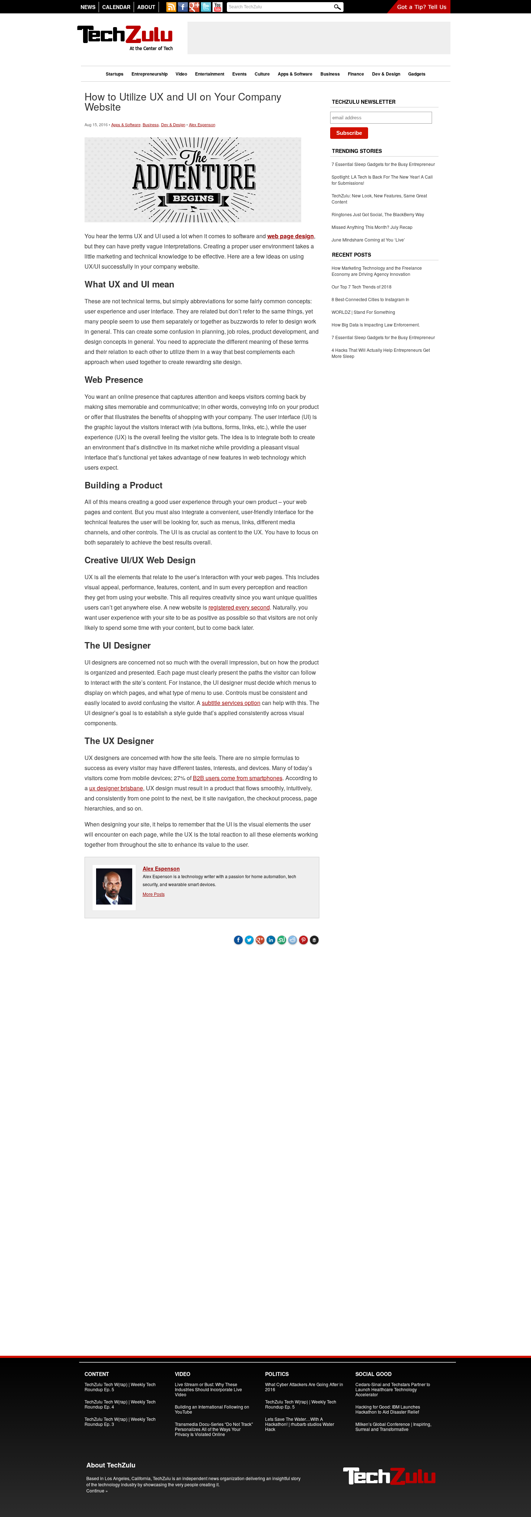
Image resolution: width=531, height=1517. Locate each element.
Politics (277, 1373)
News (88, 6)
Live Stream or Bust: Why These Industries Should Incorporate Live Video (208, 1389)
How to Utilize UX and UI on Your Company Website (183, 101)
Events (239, 73)
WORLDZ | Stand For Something (363, 312)
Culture (262, 73)
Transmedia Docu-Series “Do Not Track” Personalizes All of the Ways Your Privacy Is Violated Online (214, 1429)
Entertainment (209, 73)
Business (330, 73)
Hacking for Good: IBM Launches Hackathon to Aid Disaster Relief (387, 1409)
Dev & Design (386, 73)
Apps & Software (295, 73)
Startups (115, 73)
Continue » (97, 1490)
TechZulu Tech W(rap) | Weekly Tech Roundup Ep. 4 (120, 1404)
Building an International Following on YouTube (212, 1409)
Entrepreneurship (149, 73)
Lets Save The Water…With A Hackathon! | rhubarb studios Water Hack (299, 1424)
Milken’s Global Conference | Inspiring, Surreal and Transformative (393, 1426)
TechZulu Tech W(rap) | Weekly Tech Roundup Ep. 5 (120, 1386)
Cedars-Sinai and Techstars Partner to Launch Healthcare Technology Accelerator (392, 1389)
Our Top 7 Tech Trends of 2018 (362, 286)
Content (97, 1373)
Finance (356, 73)
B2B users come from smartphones (237, 778)
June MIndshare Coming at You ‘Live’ (368, 239)
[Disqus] (202, 1047)
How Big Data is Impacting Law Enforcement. (376, 324)
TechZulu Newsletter (364, 101)
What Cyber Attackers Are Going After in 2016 (304, 1386)
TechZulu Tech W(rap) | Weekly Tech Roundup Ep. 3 (120, 1421)
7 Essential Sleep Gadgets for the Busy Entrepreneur (383, 164)
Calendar (116, 6)
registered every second (239, 607)
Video (181, 73)
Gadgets (417, 73)
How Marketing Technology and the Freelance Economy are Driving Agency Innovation (377, 271)
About (146, 6)
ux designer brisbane (116, 788)
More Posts (154, 894)
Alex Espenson (202, 124)
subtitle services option (231, 702)
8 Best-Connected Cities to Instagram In (370, 299)
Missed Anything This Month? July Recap (372, 227)
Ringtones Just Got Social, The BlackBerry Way (378, 214)
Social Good (373, 1373)
